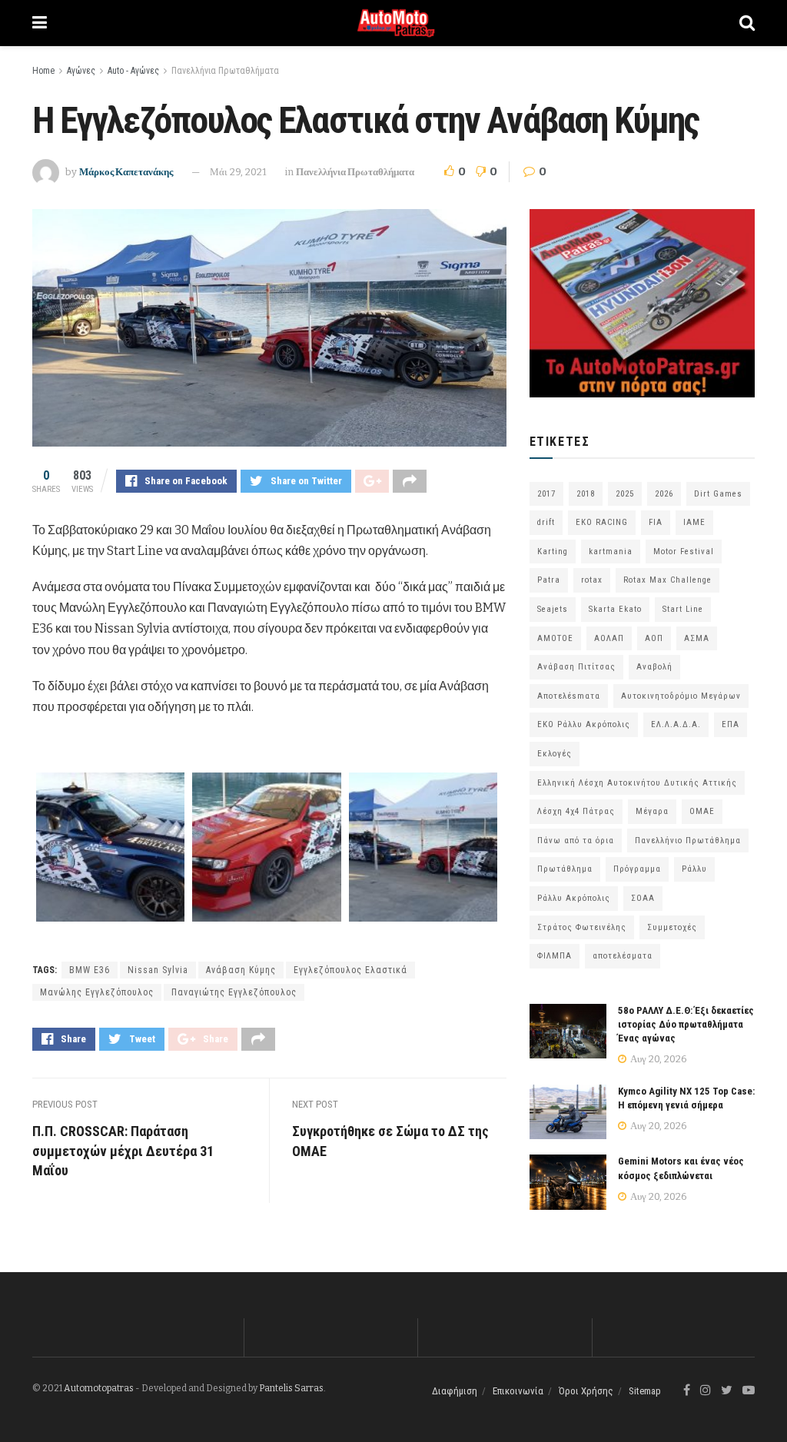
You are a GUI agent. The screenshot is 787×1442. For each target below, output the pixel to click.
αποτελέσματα (623, 956)
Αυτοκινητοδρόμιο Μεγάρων (681, 696)
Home (43, 70)
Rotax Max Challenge (667, 580)
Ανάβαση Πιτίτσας (576, 667)
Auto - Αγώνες (133, 70)
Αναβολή (654, 667)
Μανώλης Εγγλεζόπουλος (97, 992)
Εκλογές (554, 754)
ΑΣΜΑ (696, 638)
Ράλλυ (694, 869)
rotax (592, 580)
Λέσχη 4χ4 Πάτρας (576, 811)
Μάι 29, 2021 (238, 172)
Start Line (682, 609)
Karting (552, 552)
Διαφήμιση (454, 1391)
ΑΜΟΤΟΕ (555, 638)
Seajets (552, 609)
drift (546, 522)
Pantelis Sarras (291, 1388)
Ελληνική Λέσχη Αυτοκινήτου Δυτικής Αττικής (637, 783)
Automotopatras (99, 1388)
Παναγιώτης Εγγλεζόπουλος (234, 992)
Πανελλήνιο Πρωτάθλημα (688, 841)
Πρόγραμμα (637, 869)
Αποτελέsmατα (568, 696)
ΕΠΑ (730, 724)
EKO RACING (602, 522)
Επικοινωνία (518, 1391)
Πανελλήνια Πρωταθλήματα (225, 70)
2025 (625, 494)
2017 (546, 494)
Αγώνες (81, 70)
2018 (585, 494)
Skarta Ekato (615, 609)
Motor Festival (683, 552)
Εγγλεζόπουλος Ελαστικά (350, 970)
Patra (548, 580)
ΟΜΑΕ (702, 811)
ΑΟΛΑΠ (609, 638)
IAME (694, 522)
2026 (664, 494)
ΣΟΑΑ (643, 898)
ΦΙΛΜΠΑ (554, 956)
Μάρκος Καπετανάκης (126, 172)
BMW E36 (89, 970)
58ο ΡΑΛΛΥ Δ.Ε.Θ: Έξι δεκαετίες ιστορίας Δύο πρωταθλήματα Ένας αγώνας (686, 1024)
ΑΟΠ (654, 638)
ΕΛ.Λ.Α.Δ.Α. (676, 724)
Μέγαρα (652, 811)
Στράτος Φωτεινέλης (581, 927)
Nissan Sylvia (158, 970)
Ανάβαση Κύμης (241, 970)
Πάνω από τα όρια (575, 841)
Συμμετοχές (672, 927)
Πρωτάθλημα (565, 869)
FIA (655, 522)
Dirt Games (718, 494)
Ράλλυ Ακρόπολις (573, 898)
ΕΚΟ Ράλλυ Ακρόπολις (583, 724)
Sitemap (645, 1391)
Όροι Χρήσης (586, 1391)
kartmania (611, 552)
